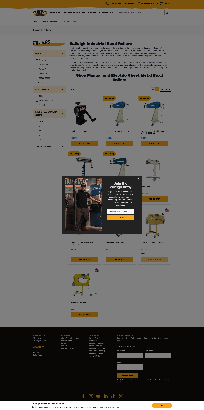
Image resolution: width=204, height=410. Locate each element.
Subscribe (120, 217)
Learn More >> (116, 407)
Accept (162, 405)
